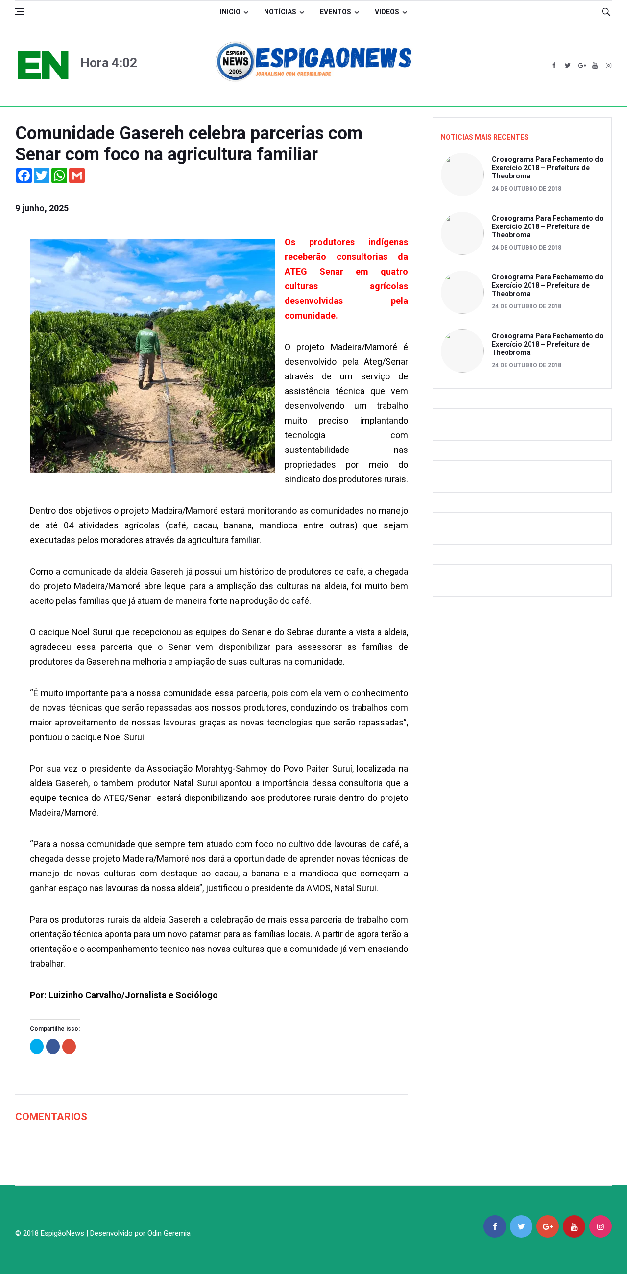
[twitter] (567, 66)
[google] (581, 66)
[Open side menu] (19, 11)
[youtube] (595, 66)
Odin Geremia (169, 1233)
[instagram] (608, 66)
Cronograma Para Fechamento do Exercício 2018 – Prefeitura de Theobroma (547, 167)
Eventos (335, 12)
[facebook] (554, 66)
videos (387, 12)
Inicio (230, 12)
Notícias (280, 12)
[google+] (547, 1226)
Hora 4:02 (108, 62)
